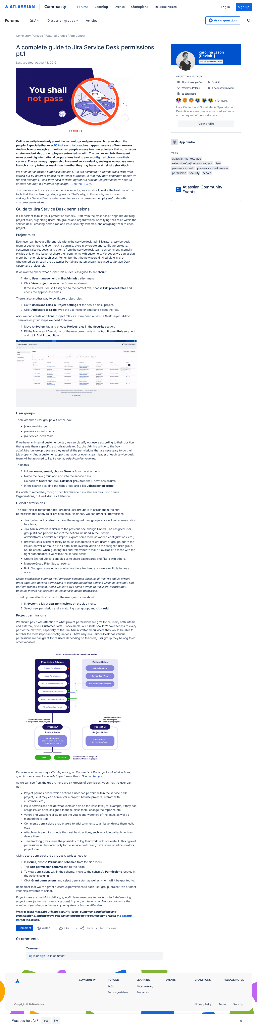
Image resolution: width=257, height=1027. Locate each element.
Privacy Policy (203, 1004)
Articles (91, 20)
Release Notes (166, 6)
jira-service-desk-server (212, 168)
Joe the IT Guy (81, 183)
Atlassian (96, 905)
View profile (206, 123)
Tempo (97, 776)
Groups (38, 35)
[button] (76, 102)
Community (55, 6)
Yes (46, 1020)
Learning (101, 6)
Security (238, 1004)
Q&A (33, 20)
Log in (225, 7)
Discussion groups (61, 20)
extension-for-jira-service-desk (192, 163)
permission (179, 173)
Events (119, 6)
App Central (77, 35)
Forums (82, 6)
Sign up (243, 7)
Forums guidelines (118, 992)
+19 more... (222, 100)
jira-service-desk (183, 168)
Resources (143, 992)
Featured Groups (56, 35)
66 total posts (189, 93)
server (207, 173)
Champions (139, 6)
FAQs (111, 986)
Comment (24, 928)
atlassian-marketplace (186, 158)
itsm (218, 163)
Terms (222, 1004)
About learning (145, 986)
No (56, 1020)
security (194, 173)
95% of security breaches (71, 145)
